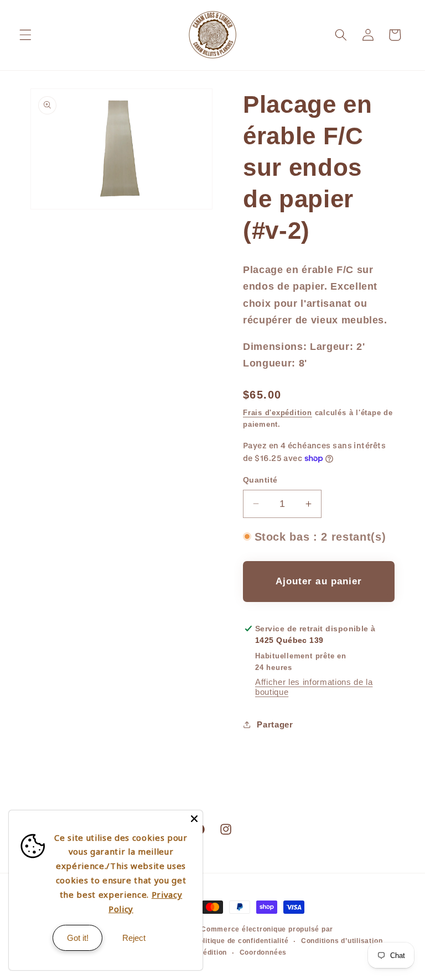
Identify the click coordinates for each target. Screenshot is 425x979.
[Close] (194, 818)
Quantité (260, 479)
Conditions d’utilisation (341, 941)
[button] (25, 35)
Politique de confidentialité (241, 941)
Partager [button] (275, 724)
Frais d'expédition (277, 413)
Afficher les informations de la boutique (313, 687)
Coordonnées (263, 952)
